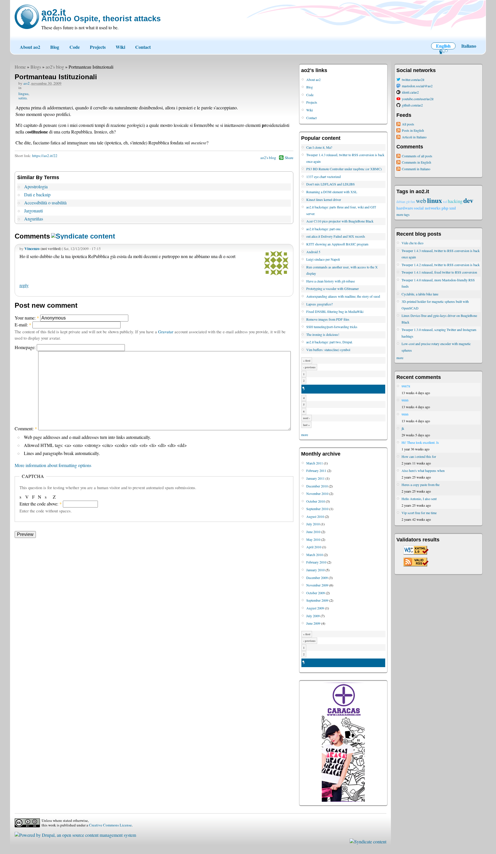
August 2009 (315, 608)
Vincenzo (32, 248)
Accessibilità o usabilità (45, 203)
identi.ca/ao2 (410, 92)
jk (403, 428)
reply (24, 285)
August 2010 (315, 516)
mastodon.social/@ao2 (417, 86)
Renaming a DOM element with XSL (331, 191)
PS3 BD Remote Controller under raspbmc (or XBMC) (344, 168)
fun (412, 201)
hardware (404, 208)
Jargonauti (33, 211)
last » (306, 425)
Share (289, 157)
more (304, 434)
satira (22, 97)
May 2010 (313, 539)
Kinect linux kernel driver (323, 199)
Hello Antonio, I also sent (419, 498)
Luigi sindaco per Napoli (323, 259)
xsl (445, 201)
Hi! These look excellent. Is (420, 442)
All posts (408, 124)
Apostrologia (36, 186)
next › (306, 418)
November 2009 (317, 585)
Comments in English (416, 162)
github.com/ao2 (412, 105)
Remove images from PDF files (327, 319)
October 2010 (315, 501)
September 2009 (317, 600)
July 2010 (313, 524)
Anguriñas (33, 219)
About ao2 (30, 47)
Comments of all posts (417, 156)
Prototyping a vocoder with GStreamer (332, 288)
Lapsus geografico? (319, 304)
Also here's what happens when (423, 470)
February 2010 (316, 562)
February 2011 (316, 470)
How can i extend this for (419, 456)
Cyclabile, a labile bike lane (420, 294)
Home (20, 67)
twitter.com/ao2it (413, 79)
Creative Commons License (110, 825)
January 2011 (315, 478)
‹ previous (309, 367)
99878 (406, 386)
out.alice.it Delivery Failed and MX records (335, 236)
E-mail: (23, 325)
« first (306, 361)
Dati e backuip (37, 194)
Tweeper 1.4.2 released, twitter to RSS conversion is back (441, 264)
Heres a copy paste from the (420, 484)
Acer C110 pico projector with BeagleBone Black (339, 221)
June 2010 (313, 531)
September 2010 (317, 508)
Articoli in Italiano (414, 137)
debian (400, 201)
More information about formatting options (53, 465)
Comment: (26, 428)
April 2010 (313, 547)
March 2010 (314, 554)
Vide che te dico (412, 243)
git (408, 201)
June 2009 (313, 623)
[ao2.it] (27, 17)
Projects (98, 47)
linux (434, 200)
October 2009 (315, 592)
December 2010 (317, 486)
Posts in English (413, 130)
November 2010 (317, 493)
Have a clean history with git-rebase (330, 281)
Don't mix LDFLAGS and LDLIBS (330, 184)
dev (468, 200)
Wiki (120, 47)
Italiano (468, 45)
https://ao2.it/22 (44, 155)
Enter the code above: (41, 504)
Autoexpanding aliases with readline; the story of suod (343, 296)
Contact (143, 47)
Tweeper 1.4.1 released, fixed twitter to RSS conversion (439, 272)
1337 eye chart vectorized (323, 176)
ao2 (27, 83)
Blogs (35, 67)
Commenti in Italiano (416, 168)
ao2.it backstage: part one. (323, 228)
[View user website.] (276, 273)
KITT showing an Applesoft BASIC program (337, 244)
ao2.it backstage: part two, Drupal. (329, 342)
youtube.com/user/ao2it (417, 98)
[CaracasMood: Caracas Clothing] (343, 800)
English (443, 45)
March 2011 (314, 463)
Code (74, 47)
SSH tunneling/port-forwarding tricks (331, 326)
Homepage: (26, 347)
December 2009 (317, 577)
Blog (54, 47)
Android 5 (313, 251)
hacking (455, 201)
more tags (403, 214)
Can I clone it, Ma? (319, 147)
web (421, 200)
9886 (405, 400)
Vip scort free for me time (419, 512)
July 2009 (313, 615)
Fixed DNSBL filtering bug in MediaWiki (334, 311)
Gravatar (165, 331)
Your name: (27, 318)
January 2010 (315, 570)
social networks (427, 208)
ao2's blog (55, 67)
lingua (23, 93)
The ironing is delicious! (322, 334)
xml (452, 208)
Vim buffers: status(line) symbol (328, 349)
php (444, 208)
